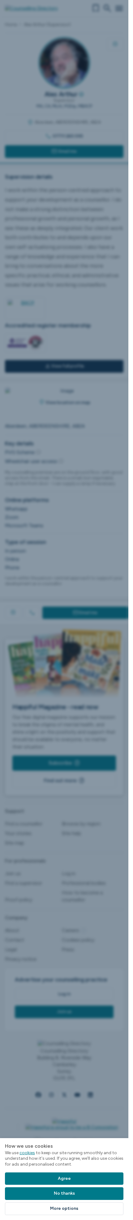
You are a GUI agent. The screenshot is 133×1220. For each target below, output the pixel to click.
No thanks (64, 1193)
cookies (27, 1152)
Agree (64, 1178)
